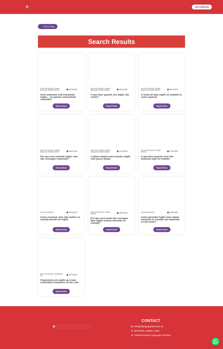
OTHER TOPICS (53, 90)
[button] (215, 341)
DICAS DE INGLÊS (47, 89)
